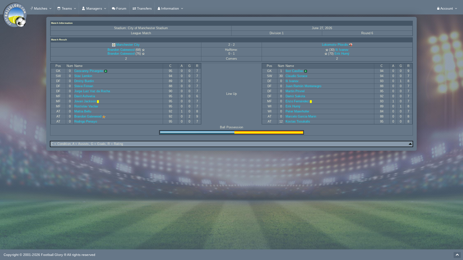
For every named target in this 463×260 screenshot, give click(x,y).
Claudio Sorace (296, 76)
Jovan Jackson (85, 101)
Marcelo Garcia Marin (301, 116)
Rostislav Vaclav (86, 106)
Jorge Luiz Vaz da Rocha (92, 91)
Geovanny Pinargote (88, 71)
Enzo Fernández (297, 101)
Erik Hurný (341, 53)
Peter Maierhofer (297, 111)
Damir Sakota (295, 96)
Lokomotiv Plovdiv (335, 44)
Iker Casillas (294, 71)
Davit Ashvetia (84, 96)
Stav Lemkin (83, 76)
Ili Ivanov (341, 50)
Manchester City (128, 44)
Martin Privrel (295, 91)
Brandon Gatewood (121, 50)
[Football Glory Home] (15, 8)
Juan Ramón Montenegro (303, 86)
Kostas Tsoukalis (298, 121)
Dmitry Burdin (84, 81)
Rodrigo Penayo (85, 121)
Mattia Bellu (82, 111)
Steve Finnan (83, 86)
